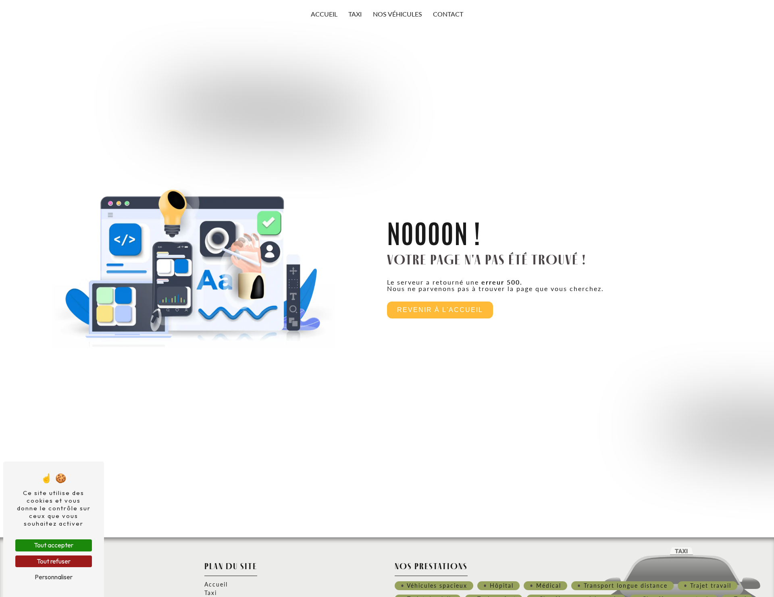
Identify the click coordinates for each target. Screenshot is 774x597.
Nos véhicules (397, 14)
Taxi (355, 14)
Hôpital (502, 585)
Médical (548, 585)
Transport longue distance (626, 585)
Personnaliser (54, 577)
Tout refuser (54, 561)
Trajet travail (710, 585)
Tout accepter (53, 545)
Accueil (324, 14)
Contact (448, 14)
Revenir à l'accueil (440, 309)
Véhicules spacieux (437, 585)
